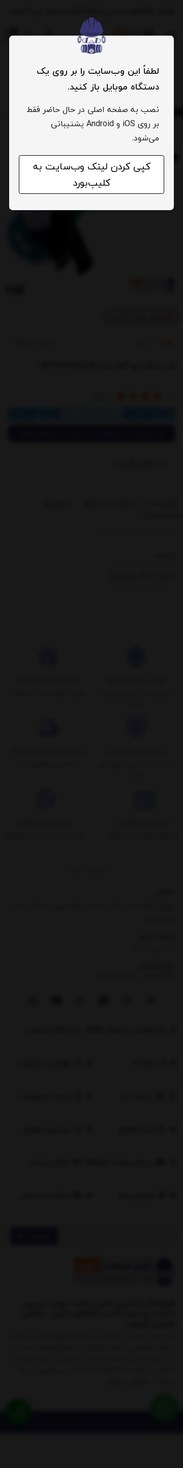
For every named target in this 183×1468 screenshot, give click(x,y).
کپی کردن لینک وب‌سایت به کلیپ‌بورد (91, 174)
